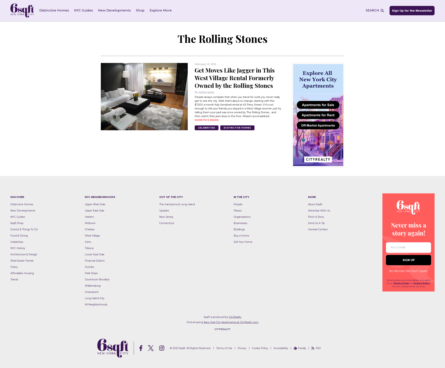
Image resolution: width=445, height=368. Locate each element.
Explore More (161, 10)
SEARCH (372, 10)
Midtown (90, 223)
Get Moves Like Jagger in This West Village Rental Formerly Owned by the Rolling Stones (235, 77)
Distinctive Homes (54, 10)
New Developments (114, 10)
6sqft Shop (16, 223)
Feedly (302, 348)
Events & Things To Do (24, 229)
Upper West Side (95, 204)
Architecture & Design (23, 254)
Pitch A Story (316, 216)
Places (238, 210)
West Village (92, 235)
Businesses (240, 223)
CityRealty (235, 317)
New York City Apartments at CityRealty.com (231, 322)
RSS (318, 348)
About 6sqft (315, 204)
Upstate (164, 210)
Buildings (239, 229)
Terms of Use (401, 283)
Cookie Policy (260, 348)
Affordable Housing (22, 273)
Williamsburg (93, 285)
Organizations (242, 216)
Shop (140, 10)
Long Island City (94, 298)
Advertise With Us (319, 210)
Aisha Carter (206, 92)
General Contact (318, 229)
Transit (14, 279)
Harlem (89, 216)
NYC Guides (83, 10)
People (238, 204)
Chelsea (89, 229)
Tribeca (89, 248)
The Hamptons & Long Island (177, 204)
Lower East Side (94, 254)
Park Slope (91, 273)
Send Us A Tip (316, 223)
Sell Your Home (243, 241)
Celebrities (206, 127)
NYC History (17, 248)
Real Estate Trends (21, 260)
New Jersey (166, 216)
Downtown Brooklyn (97, 279)
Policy (14, 267)
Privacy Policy (422, 283)
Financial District (95, 260)
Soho (88, 241)
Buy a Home (241, 235)
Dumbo (89, 267)
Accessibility (281, 348)
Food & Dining (19, 235)
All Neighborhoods (96, 304)
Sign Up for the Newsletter (412, 10)
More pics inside (207, 120)
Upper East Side (94, 210)
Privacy (242, 348)
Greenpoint (92, 292)
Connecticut (166, 223)
